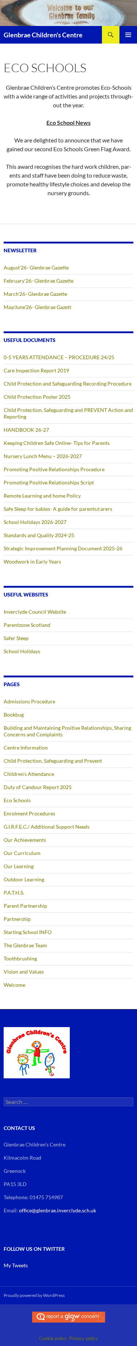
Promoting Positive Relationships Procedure (54, 469)
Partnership (17, 919)
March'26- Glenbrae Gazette (35, 294)
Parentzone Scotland (27, 625)
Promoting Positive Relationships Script (49, 482)
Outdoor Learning (24, 879)
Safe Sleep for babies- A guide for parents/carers (58, 509)
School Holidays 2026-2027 (35, 522)
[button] (37, 1052)
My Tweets (16, 1265)
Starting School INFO (28, 932)
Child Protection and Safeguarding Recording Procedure (68, 383)
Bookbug (14, 714)
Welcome (14, 985)
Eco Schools (17, 800)
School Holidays (22, 651)
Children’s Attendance (29, 774)
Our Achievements (25, 840)
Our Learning (19, 866)
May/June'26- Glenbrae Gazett (37, 307)
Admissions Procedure (29, 701)
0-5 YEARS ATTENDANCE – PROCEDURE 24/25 (59, 357)
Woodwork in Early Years (32, 561)
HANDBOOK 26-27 (26, 430)
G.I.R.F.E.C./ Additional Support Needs (47, 826)
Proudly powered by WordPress (34, 1295)
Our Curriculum (22, 853)
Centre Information (26, 747)
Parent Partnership (25, 906)
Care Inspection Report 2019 (36, 370)
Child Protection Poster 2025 (37, 397)
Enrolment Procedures (29, 813)
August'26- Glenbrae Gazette (36, 267)
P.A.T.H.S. (14, 892)
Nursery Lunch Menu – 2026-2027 (43, 456)
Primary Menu (128, 35)
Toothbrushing (20, 958)
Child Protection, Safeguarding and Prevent (53, 761)
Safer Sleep (16, 638)
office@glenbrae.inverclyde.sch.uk (57, 1210)
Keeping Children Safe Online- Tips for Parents (57, 443)
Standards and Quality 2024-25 (39, 535)
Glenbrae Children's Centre (43, 35)
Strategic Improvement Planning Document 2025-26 (63, 548)
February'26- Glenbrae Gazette (38, 281)
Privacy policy (83, 1338)
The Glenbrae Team (25, 945)
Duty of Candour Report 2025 (38, 787)
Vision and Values (24, 971)
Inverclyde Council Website (35, 612)
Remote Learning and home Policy (42, 495)
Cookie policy (53, 1338)
